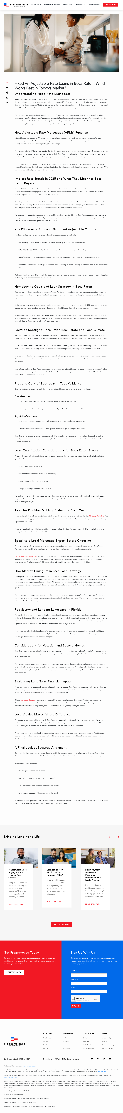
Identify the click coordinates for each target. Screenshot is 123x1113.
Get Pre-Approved (89, 1048)
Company (67, 5)
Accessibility (106, 1037)
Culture (45, 1048)
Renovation (67, 1048)
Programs (34, 5)
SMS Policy (57, 1059)
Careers (45, 1041)
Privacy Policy (47, 1059)
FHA (64, 1037)
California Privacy (108, 1044)
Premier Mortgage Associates (26, 556)
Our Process (47, 1037)
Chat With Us (87, 1044)
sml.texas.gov (102, 1071)
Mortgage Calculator (96, 515)
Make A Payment (110, 4)
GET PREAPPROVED (14, 972)
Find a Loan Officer (52, 5)
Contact (85, 1037)
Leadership (47, 1044)
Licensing (105, 1041)
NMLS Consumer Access (70, 1059)
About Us (79, 5)
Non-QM (66, 1041)
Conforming (67, 1044)
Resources (93, 5)
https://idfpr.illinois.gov (10, 1077)
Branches (86, 1041)
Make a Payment (108, 1048)
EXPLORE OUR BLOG (61, 924)
